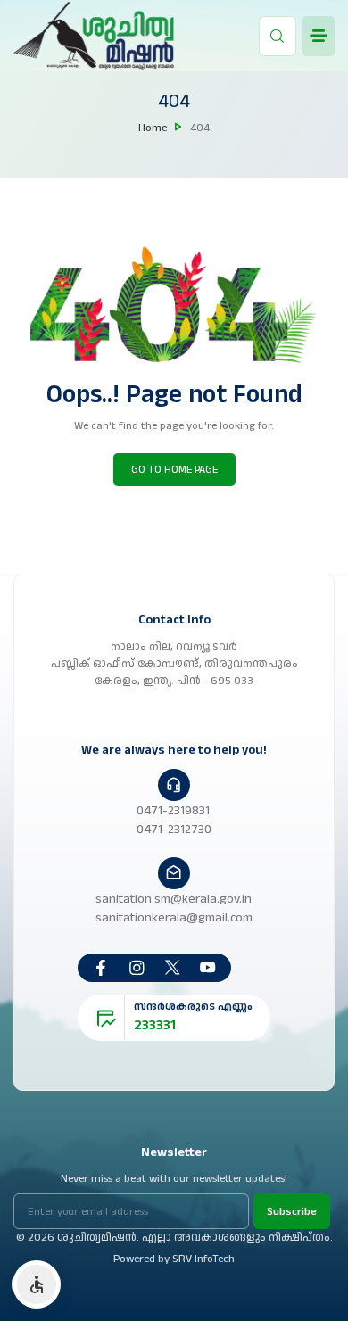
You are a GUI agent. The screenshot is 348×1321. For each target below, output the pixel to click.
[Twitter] (172, 968)
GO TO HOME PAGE (174, 469)
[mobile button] (318, 36)
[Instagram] (136, 968)
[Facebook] (101, 968)
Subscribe (292, 1211)
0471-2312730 (174, 829)
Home (152, 128)
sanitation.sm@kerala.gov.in (173, 898)
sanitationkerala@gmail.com (174, 917)
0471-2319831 (173, 810)
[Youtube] (208, 968)
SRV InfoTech (203, 1259)
